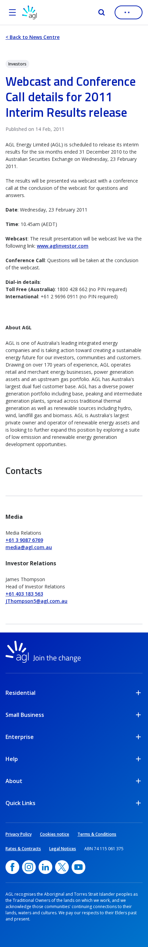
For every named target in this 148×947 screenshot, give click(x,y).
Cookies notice (54, 834)
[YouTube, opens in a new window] (78, 867)
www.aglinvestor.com (62, 246)
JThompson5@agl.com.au (36, 601)
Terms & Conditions (96, 834)
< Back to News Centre (33, 37)
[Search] (101, 12)
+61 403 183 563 (24, 593)
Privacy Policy (19, 834)
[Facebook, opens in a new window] (12, 867)
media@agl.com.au (29, 547)
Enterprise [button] (20, 737)
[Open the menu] (12, 12)
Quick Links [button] (20, 803)
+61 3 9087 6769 (24, 540)
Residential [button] (20, 693)
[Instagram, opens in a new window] (29, 867)
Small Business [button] (25, 715)
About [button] (14, 781)
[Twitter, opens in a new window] (62, 867)
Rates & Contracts (23, 849)
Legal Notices (62, 849)
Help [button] (12, 759)
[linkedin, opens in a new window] (45, 867)
